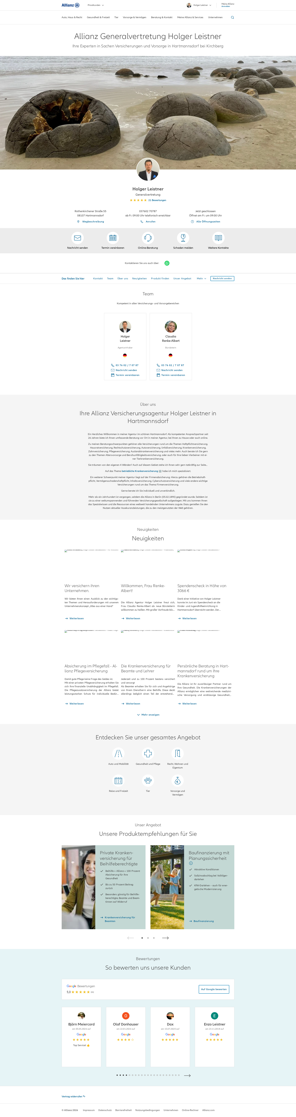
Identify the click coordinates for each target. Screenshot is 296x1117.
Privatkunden (94, 5)
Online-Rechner (190, 1110)
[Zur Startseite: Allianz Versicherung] (70, 5)
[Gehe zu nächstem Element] (188, 1075)
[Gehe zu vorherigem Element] (108, 1075)
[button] (148, 169)
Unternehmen (171, 1110)
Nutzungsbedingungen (147, 1110)
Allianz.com (208, 1110)
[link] (148, 241)
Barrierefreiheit (123, 1110)
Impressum (89, 1110)
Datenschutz (105, 1110)
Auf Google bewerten (214, 989)
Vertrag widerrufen (72, 1096)
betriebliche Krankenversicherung (140, 471)
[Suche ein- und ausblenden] (232, 17)
